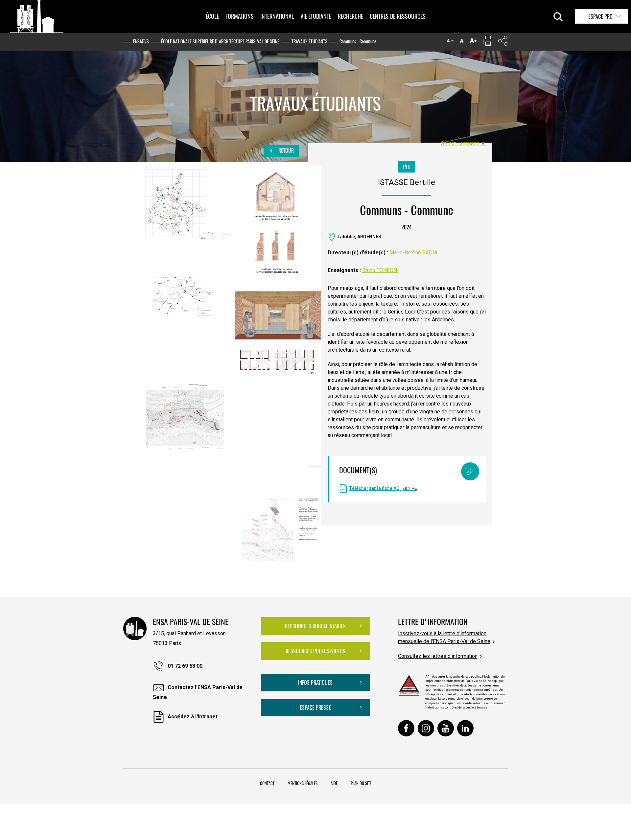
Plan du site (361, 783)
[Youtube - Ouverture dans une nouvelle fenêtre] (445, 728)
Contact (267, 783)
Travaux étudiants (309, 41)
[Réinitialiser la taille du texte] (462, 42)
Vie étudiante (315, 16)
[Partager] (503, 42)
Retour (285, 150)
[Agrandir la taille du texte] (473, 42)
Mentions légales (302, 783)
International (277, 16)
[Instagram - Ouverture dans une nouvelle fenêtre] (426, 728)
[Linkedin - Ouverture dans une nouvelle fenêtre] (465, 728)
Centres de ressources (398, 16)
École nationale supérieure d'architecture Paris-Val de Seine (220, 41)
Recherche (350, 16)
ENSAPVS (141, 41)
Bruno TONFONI (380, 270)
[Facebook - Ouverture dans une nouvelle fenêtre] (406, 728)
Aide (334, 783)
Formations (239, 16)
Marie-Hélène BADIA (413, 252)
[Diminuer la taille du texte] (450, 42)
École (212, 16)
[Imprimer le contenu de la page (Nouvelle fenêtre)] (488, 42)
